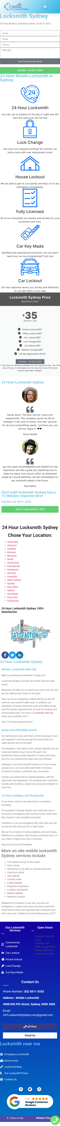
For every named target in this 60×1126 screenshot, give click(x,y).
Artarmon (12, 545)
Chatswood (13, 562)
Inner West (12, 587)
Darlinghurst (13, 566)
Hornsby (11, 573)
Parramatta (13, 600)
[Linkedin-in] (19, 655)
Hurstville (12, 576)
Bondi (10, 559)
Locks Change (14, 882)
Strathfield (12, 594)
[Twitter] (12, 655)
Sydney (11, 583)
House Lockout (15, 893)
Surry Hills (12, 597)
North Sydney (14, 580)
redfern (11, 590)
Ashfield (11, 548)
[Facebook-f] (5, 655)
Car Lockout (13, 875)
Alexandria (12, 542)
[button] (45, 6)
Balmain (11, 552)
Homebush (12, 569)
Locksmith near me (43, 712)
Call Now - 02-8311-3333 (30, 361)
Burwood (11, 555)
